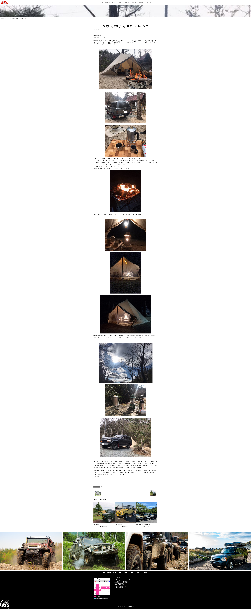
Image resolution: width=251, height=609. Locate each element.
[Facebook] (94, 481)
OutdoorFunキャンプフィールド (101, 37)
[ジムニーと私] (125, 512)
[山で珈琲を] (104, 512)
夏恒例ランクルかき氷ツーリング (145, 524)
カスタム (114, 2)
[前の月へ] (104, 579)
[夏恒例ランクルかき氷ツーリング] (146, 512)
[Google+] (98, 481)
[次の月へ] (109, 579)
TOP (101, 2)
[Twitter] (96, 481)
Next (247, 549)
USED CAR (148, 2)
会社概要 (107, 2)
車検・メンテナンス (124, 2)
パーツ (141, 2)
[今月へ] (107, 579)
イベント (134, 2)
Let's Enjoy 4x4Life (97, 486)
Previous (3, 550)
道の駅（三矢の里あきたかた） (148, 335)
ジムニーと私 (118, 524)
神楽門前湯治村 (106, 474)
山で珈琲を (96, 524)
